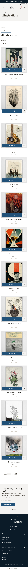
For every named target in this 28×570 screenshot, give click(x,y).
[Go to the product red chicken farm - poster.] (14, 205)
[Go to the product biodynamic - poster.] (14, 447)
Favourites (5, 539)
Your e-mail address (6, 500)
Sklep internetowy (12, 568)
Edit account (5, 537)
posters (11, 12)
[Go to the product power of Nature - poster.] (14, 413)
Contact (4, 557)
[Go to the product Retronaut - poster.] (14, 274)
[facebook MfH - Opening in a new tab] (11, 529)
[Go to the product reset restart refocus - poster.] (14, 60)
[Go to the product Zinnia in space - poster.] (14, 309)
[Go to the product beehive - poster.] (14, 135)
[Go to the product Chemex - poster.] (14, 239)
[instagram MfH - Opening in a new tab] (14, 529)
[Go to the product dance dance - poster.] (14, 378)
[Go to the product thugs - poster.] (14, 170)
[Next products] (19, 473)
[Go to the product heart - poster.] (14, 98)
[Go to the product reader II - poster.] (14, 343)
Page (5, 474)
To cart (11, 70)
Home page (5, 12)
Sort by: (3, 40)
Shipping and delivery (8, 551)
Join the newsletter (8, 504)
